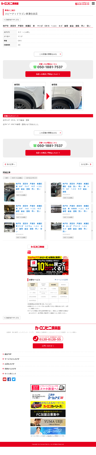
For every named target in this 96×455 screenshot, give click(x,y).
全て (7, 178)
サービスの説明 (62, 280)
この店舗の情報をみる (48, 54)
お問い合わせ (47, 346)
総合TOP (8, 354)
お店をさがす (10, 364)
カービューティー (31, 178)
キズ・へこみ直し (17, 178)
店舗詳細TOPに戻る (12, 20)
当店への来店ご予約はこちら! (47, 74)
